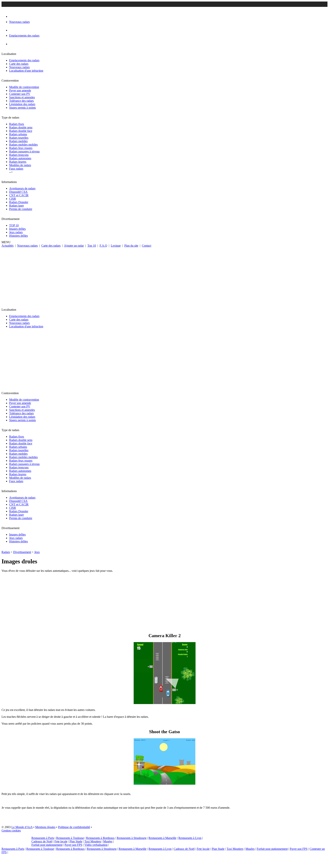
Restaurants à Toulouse (70, 838)
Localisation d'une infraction (26, 70)
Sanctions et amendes (22, 97)
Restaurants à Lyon (189, 838)
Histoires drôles (18, 235)
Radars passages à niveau (24, 151)
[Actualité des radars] (18, 44)
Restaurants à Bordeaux (100, 838)
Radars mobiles (18, 141)
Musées (107, 841)
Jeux (37, 552)
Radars (6, 552)
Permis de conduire (20, 209)
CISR (12, 198)
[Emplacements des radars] (12, 30)
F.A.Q (103, 245)
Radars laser (16, 205)
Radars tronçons (19, 154)
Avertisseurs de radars (22, 188)
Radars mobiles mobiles (23, 144)
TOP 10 (14, 225)
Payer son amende (20, 90)
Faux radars (16, 168)
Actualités (8, 245)
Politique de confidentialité (74, 827)
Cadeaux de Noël (41, 841)
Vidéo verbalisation (96, 844)
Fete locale (60, 841)
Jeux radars (16, 232)
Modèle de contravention (24, 87)
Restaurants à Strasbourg (131, 838)
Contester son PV (19, 93)
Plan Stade (75, 841)
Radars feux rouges (20, 148)
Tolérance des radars (21, 100)
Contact (146, 245)
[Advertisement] (164, 276)
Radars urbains (18, 134)
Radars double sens (20, 127)
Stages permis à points (22, 107)
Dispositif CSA (18, 191)
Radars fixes (16, 124)
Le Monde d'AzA (22, 827)
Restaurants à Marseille (162, 838)
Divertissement (22, 552)
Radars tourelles (18, 137)
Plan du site (131, 245)
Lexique (116, 245)
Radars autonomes (20, 158)
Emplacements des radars (24, 60)
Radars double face (20, 130)
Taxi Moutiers (92, 841)
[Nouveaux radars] (12, 16)
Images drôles (17, 228)
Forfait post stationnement (46, 844)
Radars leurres (17, 161)
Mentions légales (45, 827)
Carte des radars (18, 63)
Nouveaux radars (19, 67)
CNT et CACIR (19, 195)
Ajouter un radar (74, 245)
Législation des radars (22, 104)
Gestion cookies (11, 830)
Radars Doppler (18, 202)
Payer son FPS (73, 844)
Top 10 (91, 245)
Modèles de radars (20, 165)
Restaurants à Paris (42, 838)
